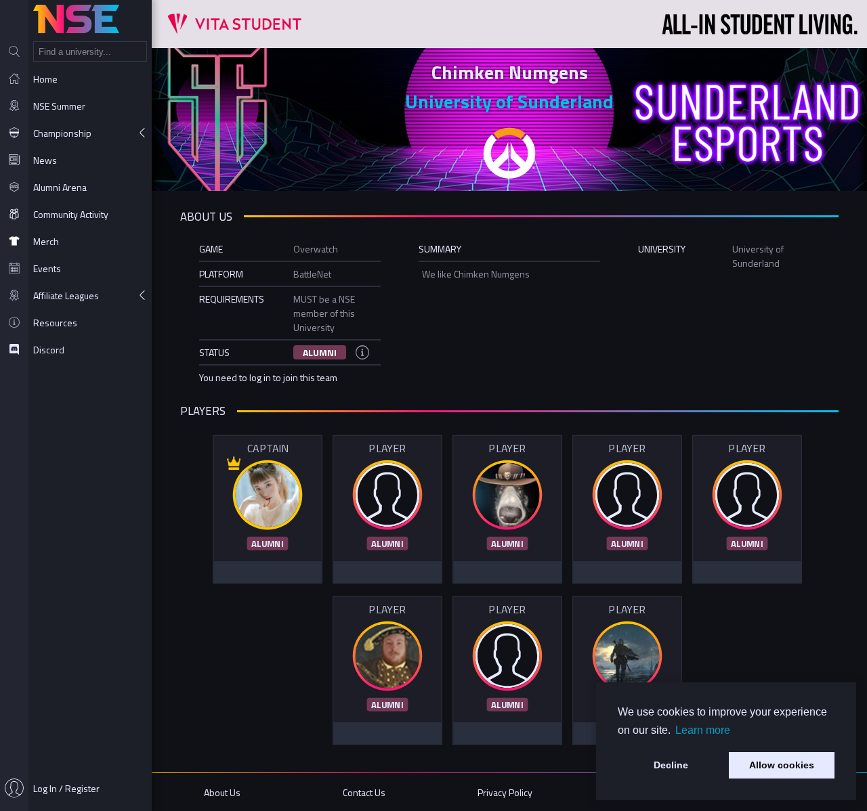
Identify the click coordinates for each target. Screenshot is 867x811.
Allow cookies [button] (781, 765)
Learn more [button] (702, 730)
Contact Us (364, 792)
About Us (222, 792)
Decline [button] (671, 765)
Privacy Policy (505, 792)
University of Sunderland (509, 101)
